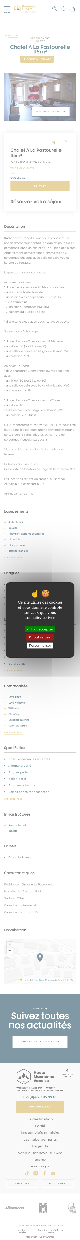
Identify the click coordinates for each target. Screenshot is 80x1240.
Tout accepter (41, 629)
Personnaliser (40, 645)
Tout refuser (41, 637)
